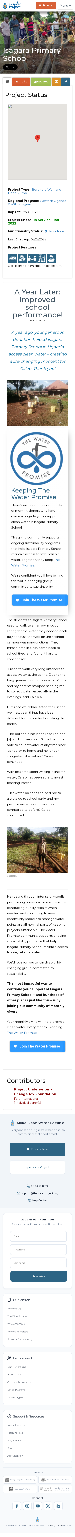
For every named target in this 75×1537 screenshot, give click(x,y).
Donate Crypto (15, 1397)
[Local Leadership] (22, 258)
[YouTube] (37, 1506)
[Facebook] (16, 1506)
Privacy (51, 1525)
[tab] (7, 82)
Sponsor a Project (37, 1167)
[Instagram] (27, 1506)
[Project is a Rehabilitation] (12, 258)
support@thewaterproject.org (39, 1193)
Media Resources (16, 1425)
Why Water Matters (17, 1331)
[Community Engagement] (32, 258)
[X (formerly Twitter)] (48, 1506)
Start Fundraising (16, 1367)
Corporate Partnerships (19, 1382)
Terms (60, 1525)
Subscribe (38, 1276)
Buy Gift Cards (15, 1374)
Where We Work (16, 1324)
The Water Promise (22, 1033)
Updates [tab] (42, 81)
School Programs (16, 1389)
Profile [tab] (23, 81)
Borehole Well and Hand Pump (34, 191)
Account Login (15, 1455)
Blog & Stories (14, 1440)
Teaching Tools (15, 1432)
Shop (10, 1448)
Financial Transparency (20, 1339)
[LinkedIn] (58, 1506)
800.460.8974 (39, 1186)
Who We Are (14, 1308)
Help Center (39, 1200)
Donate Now (40, 1149)
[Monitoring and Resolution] (51, 258)
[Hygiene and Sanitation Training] (41, 258)
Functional (57, 231)
